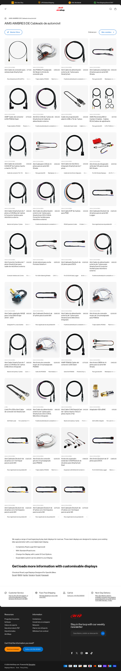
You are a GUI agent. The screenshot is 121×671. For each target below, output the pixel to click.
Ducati (14, 575)
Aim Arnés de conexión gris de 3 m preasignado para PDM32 (42, 461)
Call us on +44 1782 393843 (75, 595)
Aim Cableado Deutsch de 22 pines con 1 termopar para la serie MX (14, 461)
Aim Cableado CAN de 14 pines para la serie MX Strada (42, 166)
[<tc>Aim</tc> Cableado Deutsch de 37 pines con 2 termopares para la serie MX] (46, 489)
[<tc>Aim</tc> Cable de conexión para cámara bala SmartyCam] (18, 51)
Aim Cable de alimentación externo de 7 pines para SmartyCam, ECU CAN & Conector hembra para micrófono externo (43, 215)
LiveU (6, 407)
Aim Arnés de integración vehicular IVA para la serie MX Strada (99, 166)
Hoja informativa (10, 631)
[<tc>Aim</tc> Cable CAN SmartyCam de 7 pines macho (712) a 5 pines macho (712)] (74, 391)
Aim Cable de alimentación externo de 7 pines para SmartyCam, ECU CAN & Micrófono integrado (43, 412)
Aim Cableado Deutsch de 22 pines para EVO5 (71, 263)
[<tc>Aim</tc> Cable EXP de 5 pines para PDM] (74, 192)
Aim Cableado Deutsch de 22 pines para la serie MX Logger (99, 213)
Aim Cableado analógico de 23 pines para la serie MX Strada (100, 72)
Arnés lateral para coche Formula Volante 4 (42, 263)
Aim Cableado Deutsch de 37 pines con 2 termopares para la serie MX (43, 510)
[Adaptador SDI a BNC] (103, 391)
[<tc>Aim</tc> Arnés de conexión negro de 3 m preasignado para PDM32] (103, 295)
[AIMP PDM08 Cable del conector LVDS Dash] (74, 344)
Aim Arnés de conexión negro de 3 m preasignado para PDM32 (99, 315)
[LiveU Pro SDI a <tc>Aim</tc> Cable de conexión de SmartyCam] (18, 391)
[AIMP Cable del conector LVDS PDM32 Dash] (18, 98)
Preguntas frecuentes (12, 619)
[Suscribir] (103, 633)
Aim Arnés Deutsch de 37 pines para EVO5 (99, 460)
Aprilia (25, 575)
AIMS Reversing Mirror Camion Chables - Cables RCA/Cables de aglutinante (100, 119)
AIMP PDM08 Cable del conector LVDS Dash (70, 363)
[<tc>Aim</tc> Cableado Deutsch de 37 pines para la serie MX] (46, 295)
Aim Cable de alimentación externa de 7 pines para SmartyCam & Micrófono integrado (71, 316)
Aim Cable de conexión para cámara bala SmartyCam (15, 71)
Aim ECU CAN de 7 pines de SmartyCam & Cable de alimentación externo (43, 119)
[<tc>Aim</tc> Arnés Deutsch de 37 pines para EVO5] (103, 440)
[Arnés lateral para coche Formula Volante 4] (46, 244)
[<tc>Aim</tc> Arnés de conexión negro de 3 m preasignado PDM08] (46, 344)
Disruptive (32, 664)
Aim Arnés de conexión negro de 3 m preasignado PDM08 (42, 364)
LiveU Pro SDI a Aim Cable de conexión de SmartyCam (15, 410)
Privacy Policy (24, 667)
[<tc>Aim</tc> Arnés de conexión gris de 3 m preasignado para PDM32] (46, 440)
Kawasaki (45, 575)
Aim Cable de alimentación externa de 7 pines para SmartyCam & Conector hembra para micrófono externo (99, 266)
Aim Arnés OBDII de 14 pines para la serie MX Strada (98, 364)
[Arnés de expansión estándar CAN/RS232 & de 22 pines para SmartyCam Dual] (74, 440)
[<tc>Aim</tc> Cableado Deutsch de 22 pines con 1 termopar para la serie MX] (18, 440)
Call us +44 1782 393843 (33, 649)
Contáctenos (37, 619)
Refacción (36, 625)
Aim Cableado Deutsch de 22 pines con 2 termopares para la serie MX (14, 510)
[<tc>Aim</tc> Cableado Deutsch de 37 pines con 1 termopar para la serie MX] (74, 489)
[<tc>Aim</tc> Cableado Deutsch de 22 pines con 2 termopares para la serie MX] (18, 489)
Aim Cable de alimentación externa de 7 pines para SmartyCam (71, 72)
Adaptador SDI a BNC (98, 409)
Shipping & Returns (10, 667)
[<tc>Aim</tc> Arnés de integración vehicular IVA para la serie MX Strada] (103, 145)
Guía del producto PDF (12, 628)
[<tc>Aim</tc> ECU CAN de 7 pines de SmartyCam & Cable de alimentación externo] (46, 98)
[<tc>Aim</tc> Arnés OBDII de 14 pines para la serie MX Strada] (103, 344)
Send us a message (13, 649)
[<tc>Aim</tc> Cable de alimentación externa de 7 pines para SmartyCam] (74, 51)
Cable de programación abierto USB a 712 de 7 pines (71, 118)
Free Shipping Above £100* (105, 2)
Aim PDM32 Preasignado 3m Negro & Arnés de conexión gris (42, 72)
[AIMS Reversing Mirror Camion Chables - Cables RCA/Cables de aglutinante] (103, 98)
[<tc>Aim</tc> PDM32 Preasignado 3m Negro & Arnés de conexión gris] (46, 51)
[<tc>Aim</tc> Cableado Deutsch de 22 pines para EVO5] (74, 244)
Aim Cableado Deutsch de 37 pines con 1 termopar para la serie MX (71, 510)
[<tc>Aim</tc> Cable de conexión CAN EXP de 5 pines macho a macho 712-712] (18, 145)
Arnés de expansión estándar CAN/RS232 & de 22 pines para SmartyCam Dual (71, 462)
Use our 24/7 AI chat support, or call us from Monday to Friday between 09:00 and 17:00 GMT (18, 597)
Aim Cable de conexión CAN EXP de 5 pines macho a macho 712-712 (15, 166)
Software (8, 622)
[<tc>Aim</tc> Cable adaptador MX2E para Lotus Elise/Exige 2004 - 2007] (18, 295)
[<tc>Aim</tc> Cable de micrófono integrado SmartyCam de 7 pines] (74, 145)
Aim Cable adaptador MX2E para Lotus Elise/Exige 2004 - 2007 (15, 315)
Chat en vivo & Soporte (40, 628)
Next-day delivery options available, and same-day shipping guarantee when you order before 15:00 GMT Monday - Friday (105, 598)
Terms (17, 667)
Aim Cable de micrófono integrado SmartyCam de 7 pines (71, 166)
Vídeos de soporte (11, 625)
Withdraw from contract (40, 631)
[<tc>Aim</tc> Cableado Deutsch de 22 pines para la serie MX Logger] (103, 192)
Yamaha (32, 575)
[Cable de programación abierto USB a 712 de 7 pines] (74, 98)
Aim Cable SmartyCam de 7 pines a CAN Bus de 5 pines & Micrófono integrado (15, 364)
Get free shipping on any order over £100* (48, 596)
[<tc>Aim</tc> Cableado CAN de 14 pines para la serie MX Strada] (46, 145)
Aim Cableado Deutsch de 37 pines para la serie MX (42, 314)
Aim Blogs (8, 634)
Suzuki (38, 575)
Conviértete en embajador (41, 622)
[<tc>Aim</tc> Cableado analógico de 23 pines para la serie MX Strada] (103, 51)
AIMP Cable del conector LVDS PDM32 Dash (14, 118)
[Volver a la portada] (5, 18)
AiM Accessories (10, 67)
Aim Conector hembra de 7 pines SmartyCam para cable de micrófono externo (15, 264)
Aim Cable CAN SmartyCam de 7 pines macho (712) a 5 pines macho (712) (71, 411)
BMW (20, 575)
